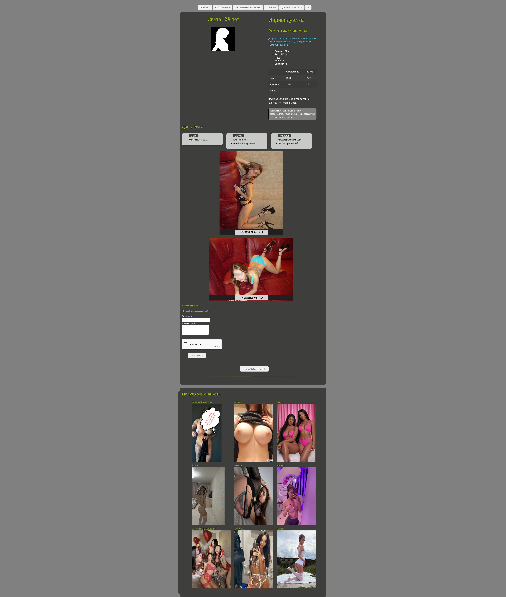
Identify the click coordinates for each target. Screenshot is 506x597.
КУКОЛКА (239, 529)
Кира (279, 402)
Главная (205, 7)
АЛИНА (281, 529)
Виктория (239, 465)
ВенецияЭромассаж (202, 402)
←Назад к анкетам (254, 368)
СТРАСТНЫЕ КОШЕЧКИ (204, 529)
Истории (271, 7)
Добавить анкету (291, 7)
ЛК (308, 7)
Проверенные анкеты (248, 7)
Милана (280, 465)
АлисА (195, 465)
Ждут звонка (222, 7)
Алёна (237, 402)
